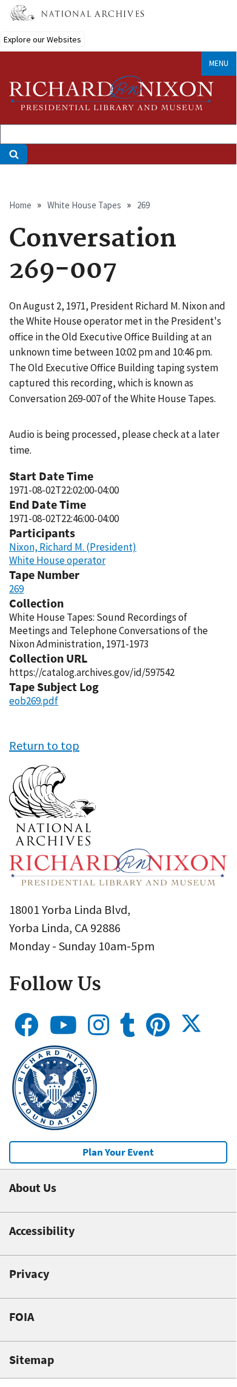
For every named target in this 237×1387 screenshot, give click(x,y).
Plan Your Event (118, 1152)
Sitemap (31, 1359)
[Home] (111, 93)
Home (20, 205)
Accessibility (42, 1230)
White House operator (57, 560)
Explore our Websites (42, 39)
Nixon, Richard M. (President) (72, 547)
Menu (219, 63)
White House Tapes (84, 205)
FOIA (21, 1316)
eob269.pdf (33, 700)
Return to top (44, 745)
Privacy (29, 1273)
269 (143, 205)
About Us (32, 1187)
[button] (52, 841)
